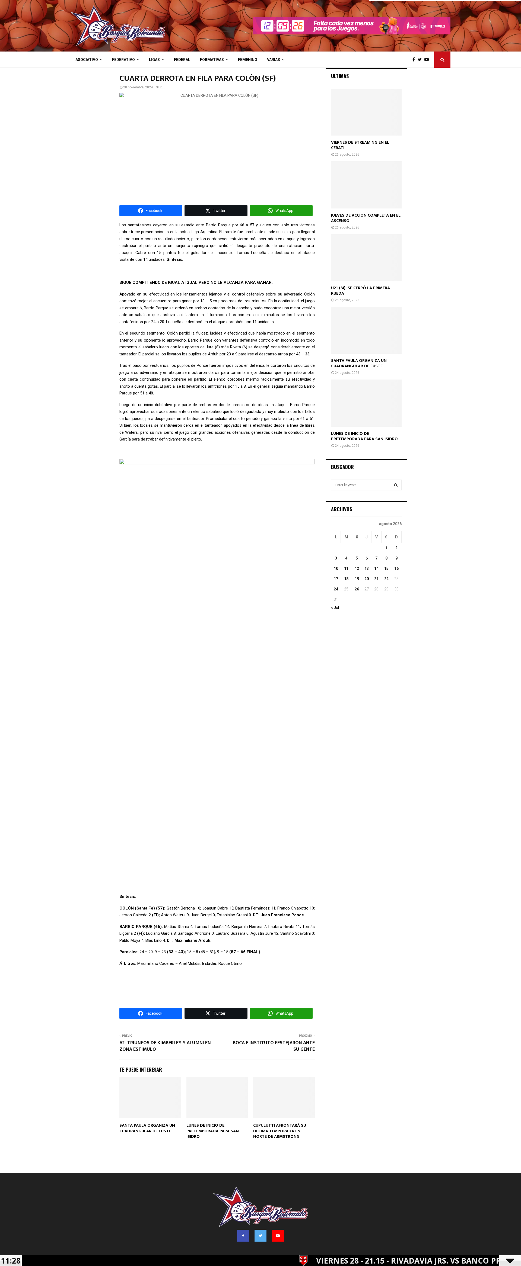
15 (386, 568)
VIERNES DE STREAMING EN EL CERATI (360, 145)
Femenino (247, 59)
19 (357, 579)
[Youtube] (427, 59)
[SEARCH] (396, 485)
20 (366, 579)
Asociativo (86, 59)
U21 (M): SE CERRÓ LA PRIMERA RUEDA (360, 290)
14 (376, 568)
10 (336, 568)
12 (357, 568)
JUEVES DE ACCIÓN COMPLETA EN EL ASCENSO (366, 218)
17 (336, 579)
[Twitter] (421, 59)
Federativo (123, 59)
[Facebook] (415, 59)
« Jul (335, 607)
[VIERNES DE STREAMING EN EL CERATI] (366, 112)
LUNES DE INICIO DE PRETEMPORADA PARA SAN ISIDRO (212, 1131)
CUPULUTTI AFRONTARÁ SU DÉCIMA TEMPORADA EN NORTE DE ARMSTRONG (279, 1131)
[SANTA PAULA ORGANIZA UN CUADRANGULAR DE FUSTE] (366, 330)
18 (346, 579)
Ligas (154, 59)
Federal (182, 59)
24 (336, 589)
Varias (273, 59)
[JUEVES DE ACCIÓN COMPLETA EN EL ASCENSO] (366, 184)
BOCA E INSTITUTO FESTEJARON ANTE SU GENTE (274, 1046)
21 (376, 579)
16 (396, 568)
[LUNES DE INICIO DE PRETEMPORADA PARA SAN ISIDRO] (366, 403)
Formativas (212, 59)
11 (346, 568)
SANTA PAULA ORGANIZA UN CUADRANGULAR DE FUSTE (147, 1128)
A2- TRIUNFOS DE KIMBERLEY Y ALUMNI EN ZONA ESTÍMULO (165, 1046)
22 (386, 579)
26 (357, 589)
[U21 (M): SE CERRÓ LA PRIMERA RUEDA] (366, 257)
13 (366, 568)
